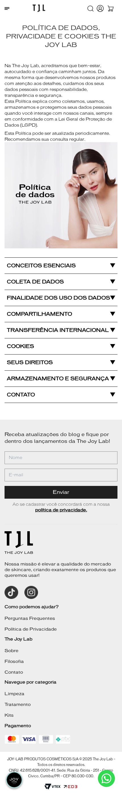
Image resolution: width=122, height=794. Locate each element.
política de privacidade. (61, 509)
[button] (90, 8)
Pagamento (18, 725)
